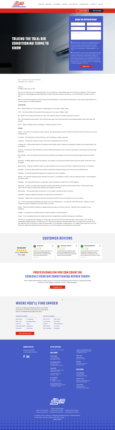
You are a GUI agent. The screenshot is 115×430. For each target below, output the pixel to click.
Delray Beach (46, 326)
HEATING (49, 4)
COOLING (41, 4)
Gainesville (18, 328)
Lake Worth (57, 319)
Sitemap (62, 417)
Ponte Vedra (29, 328)
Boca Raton (57, 321)
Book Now (86, 66)
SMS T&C (56, 417)
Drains (64, 4)
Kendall (45, 323)
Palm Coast (18, 321)
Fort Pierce (56, 326)
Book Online (83, 11)
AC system (31, 94)
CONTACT (93, 4)
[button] (102, 251)
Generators (83, 4)
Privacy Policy (81, 48)
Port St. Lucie (80, 378)
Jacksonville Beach (20, 326)
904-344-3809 (97, 11)
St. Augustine (29, 319)
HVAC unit (30, 160)
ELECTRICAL (73, 4)
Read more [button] (59, 257)
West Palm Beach (58, 323)
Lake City (18, 323)
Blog (19, 79)
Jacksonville (19, 319)
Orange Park (29, 326)
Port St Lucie (46, 319)
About (100, 4)
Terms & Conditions (91, 48)
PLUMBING (57, 4)
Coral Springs (46, 321)
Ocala (27, 323)
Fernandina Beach (31, 321)
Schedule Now (57, 287)
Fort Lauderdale (47, 328)
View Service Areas (25, 333)
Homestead (57, 328)
